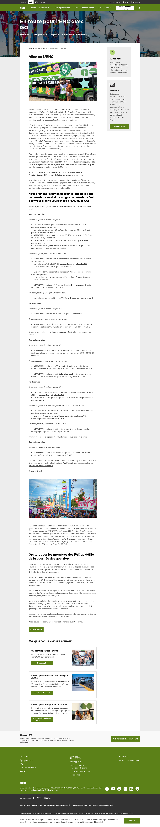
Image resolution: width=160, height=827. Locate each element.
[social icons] (23, 783)
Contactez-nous (80, 805)
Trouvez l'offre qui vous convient (42, 719)
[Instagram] (125, 789)
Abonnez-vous (119, 126)
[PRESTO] (47, 798)
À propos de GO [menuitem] (104, 8)
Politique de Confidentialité (57, 805)
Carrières (23, 771)
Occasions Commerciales (80, 771)
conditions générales (64, 822)
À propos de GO (26, 760)
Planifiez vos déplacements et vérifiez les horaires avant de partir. (56, 622)
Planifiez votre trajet (42, 693)
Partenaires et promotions (37, 48)
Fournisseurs (75, 775)
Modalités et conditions (31, 805)
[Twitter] (119, 789)
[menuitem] (24, 2)
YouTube (113, 67)
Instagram (123, 65)
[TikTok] (137, 789)
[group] (39, 7)
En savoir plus (36, 629)
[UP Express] (37, 798)
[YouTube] (113, 789)
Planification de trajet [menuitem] (40, 8)
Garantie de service (28, 767)
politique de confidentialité (91, 822)
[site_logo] (22, 7)
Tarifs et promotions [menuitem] (62, 8)
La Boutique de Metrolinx (129, 760)
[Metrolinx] (25, 798)
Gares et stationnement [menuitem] (84, 8)
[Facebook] (107, 789)
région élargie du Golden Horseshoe (45, 790)
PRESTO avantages (66, 162)
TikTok (115, 65)
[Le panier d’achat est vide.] (138, 7)
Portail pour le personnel (101, 805)
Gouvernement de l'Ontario (62, 788)
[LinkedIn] (131, 789)
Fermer (132, 821)
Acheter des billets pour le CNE (125, 739)
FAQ (21, 764)
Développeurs (75, 762)
